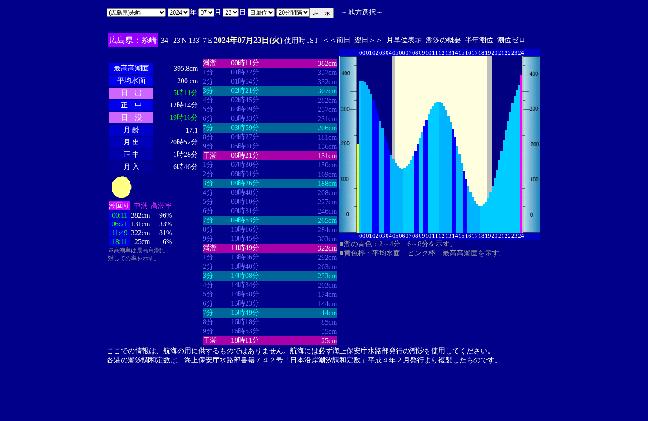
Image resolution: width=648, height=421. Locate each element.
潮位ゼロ (511, 40)
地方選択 (362, 12)
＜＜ (329, 40)
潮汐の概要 (443, 40)
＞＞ (376, 40)
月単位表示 (404, 40)
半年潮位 (479, 40)
